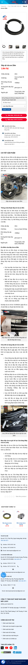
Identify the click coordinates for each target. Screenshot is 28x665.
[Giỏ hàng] (25, 2)
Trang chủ (3, 6)
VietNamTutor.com (16, 663)
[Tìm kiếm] (22, 2)
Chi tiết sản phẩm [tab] (8, 153)
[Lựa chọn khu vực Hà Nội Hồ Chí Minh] (14, 106)
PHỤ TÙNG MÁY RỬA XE (14, 6)
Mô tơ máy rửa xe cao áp (21, 523)
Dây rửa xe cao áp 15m (7, 523)
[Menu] (2, 2)
